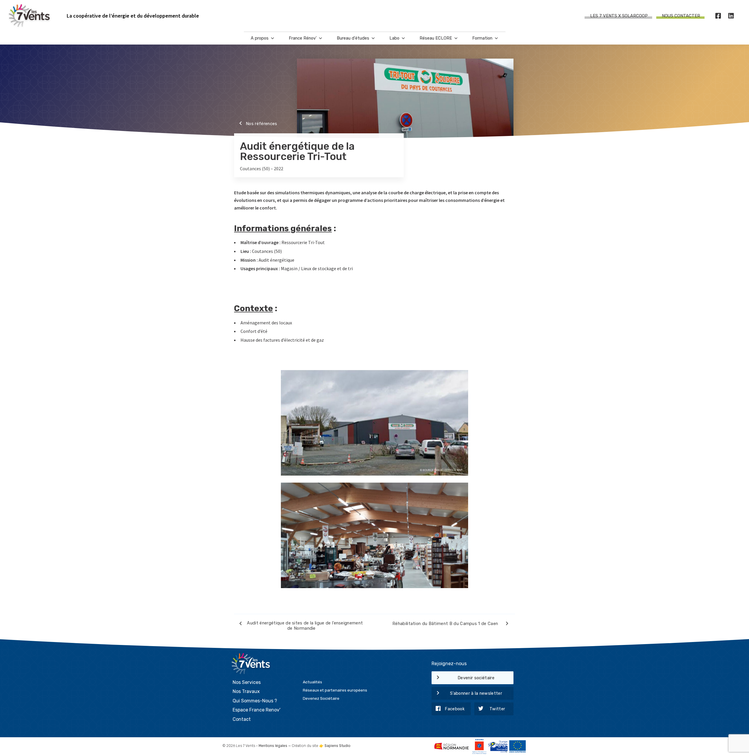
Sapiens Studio (337, 746)
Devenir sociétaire (476, 677)
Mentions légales (273, 746)
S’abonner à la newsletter (476, 693)
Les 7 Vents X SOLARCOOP (619, 15)
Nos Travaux (246, 691)
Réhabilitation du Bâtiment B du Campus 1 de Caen (445, 623)
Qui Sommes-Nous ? (255, 701)
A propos (260, 38)
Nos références (261, 123)
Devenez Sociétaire (321, 698)
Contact (242, 719)
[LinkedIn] (731, 16)
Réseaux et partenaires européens (335, 690)
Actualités (312, 682)
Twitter (497, 708)
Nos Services (247, 682)
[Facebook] (718, 16)
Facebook (455, 708)
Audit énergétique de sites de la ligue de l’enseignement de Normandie (305, 625)
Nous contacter (681, 15)
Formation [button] (482, 38)
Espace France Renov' (256, 710)
